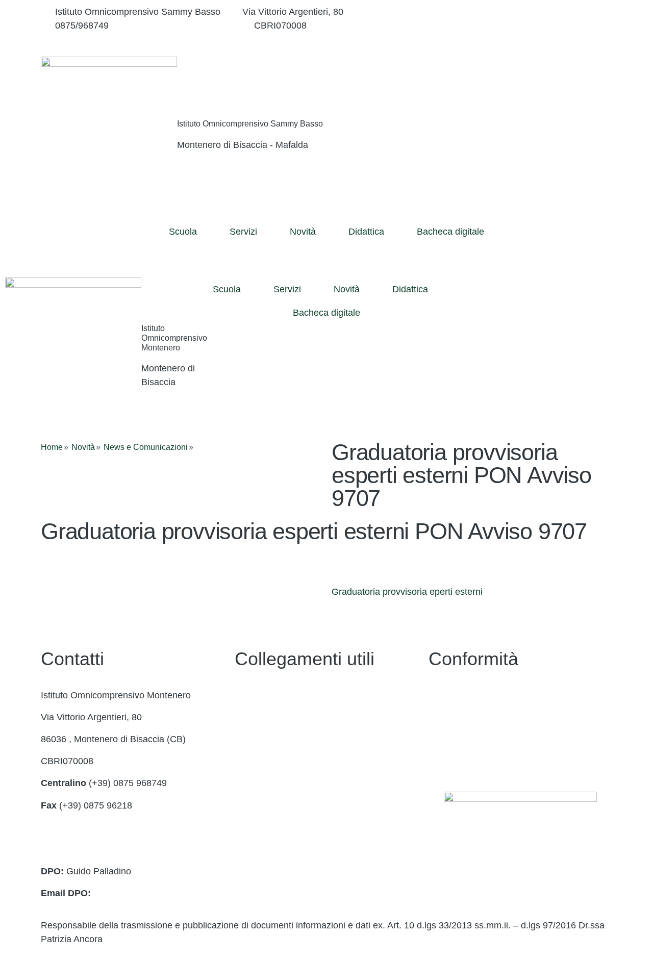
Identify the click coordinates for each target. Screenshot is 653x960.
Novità (303, 231)
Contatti (250, 695)
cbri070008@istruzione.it (181, 25)
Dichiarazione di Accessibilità (487, 717)
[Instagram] (520, 26)
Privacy (444, 695)
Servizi (243, 231)
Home (52, 447)
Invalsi (248, 827)
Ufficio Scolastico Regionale (291, 783)
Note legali (450, 739)
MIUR (246, 739)
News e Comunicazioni (146, 447)
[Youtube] (520, 39)
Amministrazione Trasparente (294, 717)
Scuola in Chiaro (268, 805)
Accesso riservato (465, 761)
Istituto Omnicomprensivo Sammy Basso (250, 123)
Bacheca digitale (450, 231)
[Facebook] (520, 12)
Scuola (183, 231)
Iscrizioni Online (267, 761)
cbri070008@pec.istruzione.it (100, 849)
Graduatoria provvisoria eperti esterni (407, 592)
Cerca (552, 78)
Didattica (366, 231)
